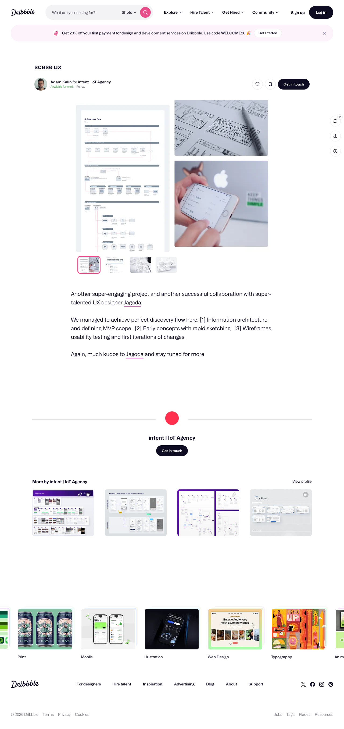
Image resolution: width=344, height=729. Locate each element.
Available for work (62, 86)
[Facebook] (312, 684)
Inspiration (152, 684)
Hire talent (121, 684)
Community (263, 12)
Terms (48, 714)
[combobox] (82, 12)
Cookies (82, 714)
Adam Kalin (61, 82)
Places (304, 714)
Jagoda (132, 302)
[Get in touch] (62, 526)
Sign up (298, 12)
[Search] (145, 12)
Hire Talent (200, 12)
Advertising (184, 684)
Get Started (268, 33)
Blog (210, 684)
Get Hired (231, 12)
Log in (321, 12)
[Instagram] (321, 684)
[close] (324, 33)
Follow (80, 86)
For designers (89, 684)
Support (256, 684)
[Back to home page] (23, 12)
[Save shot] (270, 84)
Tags (290, 714)
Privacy (64, 714)
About (231, 684)
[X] (303, 684)
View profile (302, 481)
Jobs (278, 714)
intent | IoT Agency (94, 82)
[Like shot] (257, 84)
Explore (171, 12)
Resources (324, 714)
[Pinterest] (330, 684)
